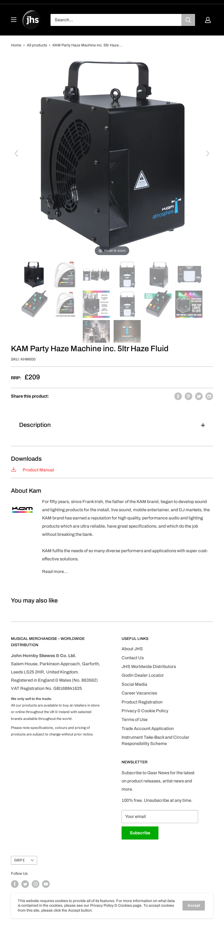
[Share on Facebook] (178, 396)
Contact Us (133, 657)
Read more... (55, 571)
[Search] (188, 20)
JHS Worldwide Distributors (149, 666)
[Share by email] (209, 396)
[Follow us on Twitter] (25, 884)
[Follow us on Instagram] (35, 884)
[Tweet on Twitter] (199, 396)
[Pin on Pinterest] (188, 396)
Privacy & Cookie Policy (145, 710)
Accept (193, 905)
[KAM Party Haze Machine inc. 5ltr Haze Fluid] (34, 274)
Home (16, 45)
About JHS (132, 648)
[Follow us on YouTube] (46, 884)
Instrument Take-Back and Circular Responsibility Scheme (155, 740)
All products (37, 45)
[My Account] (208, 20)
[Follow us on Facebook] (15, 884)
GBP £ (19, 860)
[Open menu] (13, 19)
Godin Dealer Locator (143, 675)
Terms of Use (135, 719)
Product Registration (142, 702)
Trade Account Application (148, 728)
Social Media (134, 684)
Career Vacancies (139, 693)
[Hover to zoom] (112, 155)
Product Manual (38, 470)
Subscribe (140, 833)
